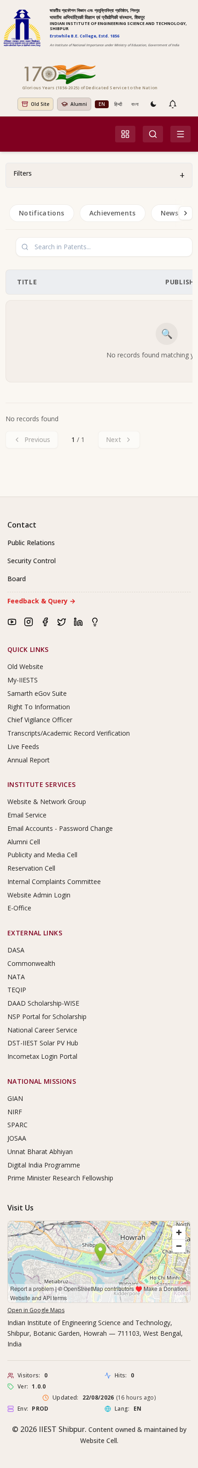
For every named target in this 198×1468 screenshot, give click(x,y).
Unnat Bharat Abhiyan (40, 1151)
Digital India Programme (43, 1165)
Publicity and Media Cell (42, 854)
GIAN (15, 1098)
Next (113, 439)
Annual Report (28, 759)
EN (102, 104)
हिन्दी (118, 104)
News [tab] (169, 213)
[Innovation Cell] (94, 622)
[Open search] (153, 134)
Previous (37, 439)
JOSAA (16, 1138)
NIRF (14, 1111)
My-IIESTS (22, 680)
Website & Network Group (46, 801)
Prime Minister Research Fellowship (60, 1177)
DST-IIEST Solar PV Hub (42, 1042)
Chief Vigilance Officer (39, 719)
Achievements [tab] (112, 213)
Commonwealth (31, 963)
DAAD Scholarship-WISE (43, 1003)
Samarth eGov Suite (37, 693)
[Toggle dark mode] (153, 104)
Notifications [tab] (41, 213)
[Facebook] (45, 622)
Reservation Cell (31, 868)
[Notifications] (172, 104)
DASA (15, 950)
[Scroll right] (185, 213)
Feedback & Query (41, 600)
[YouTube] (12, 622)
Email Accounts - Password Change (60, 828)
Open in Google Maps (35, 1310)
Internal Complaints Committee (54, 881)
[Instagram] (28, 622)
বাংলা (135, 104)
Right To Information (38, 706)
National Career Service (42, 1030)
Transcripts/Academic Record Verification (68, 733)
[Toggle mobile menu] (180, 134)
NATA (16, 976)
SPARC (17, 1124)
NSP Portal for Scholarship (47, 1016)
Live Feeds (23, 746)
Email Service (27, 815)
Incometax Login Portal (42, 1056)
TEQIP (16, 989)
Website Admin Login (38, 895)
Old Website (25, 666)
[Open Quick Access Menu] (125, 134)
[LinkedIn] (78, 622)
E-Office (19, 907)
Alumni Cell (23, 841)
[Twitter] (61, 622)
